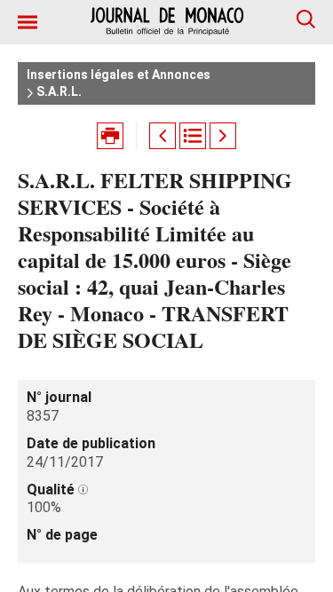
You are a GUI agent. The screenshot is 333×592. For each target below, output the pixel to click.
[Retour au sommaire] (192, 135)
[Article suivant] (223, 135)
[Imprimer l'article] (110, 135)
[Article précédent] (162, 135)
